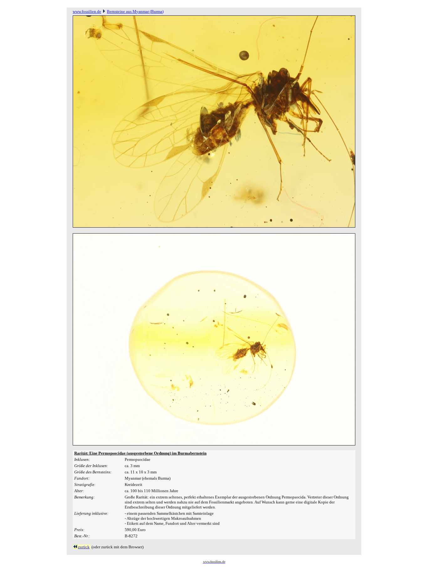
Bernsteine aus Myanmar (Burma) (135, 11)
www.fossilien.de (87, 11)
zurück (84, 547)
